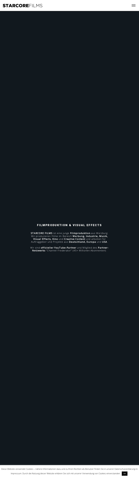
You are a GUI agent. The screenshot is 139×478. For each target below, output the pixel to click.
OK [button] (124, 473)
